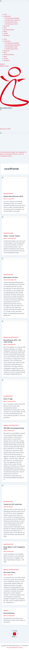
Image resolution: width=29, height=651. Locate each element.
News (5, 28)
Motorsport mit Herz (11, 277)
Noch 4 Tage (8, 399)
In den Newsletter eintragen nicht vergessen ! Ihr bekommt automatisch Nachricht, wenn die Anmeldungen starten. (13, 154)
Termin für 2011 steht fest (13, 504)
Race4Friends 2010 (8, 544)
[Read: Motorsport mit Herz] (14, 264)
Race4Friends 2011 (13, 425)
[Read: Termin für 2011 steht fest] (14, 491)
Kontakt (6, 33)
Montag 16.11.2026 (5, 129)
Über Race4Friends (9, 29)
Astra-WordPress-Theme (16, 647)
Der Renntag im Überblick (12, 18)
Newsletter (6, 35)
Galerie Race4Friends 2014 (13, 196)
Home (5, 14)
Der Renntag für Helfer (11, 22)
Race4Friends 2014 (8, 193)
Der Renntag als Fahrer (11, 24)
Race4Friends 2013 (8, 233)
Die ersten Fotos (9, 572)
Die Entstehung (9, 613)
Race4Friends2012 (13, 337)
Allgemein (6, 337)
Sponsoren (7, 26)
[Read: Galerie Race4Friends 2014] (14, 183)
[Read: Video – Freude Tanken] (14, 223)
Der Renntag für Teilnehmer (12, 20)
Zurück (14, 631)
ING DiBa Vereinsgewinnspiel (14, 428)
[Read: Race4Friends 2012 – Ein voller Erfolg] (14, 327)
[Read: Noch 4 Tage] (14, 386)
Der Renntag (7, 16)
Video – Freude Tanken (12, 236)
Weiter (14, 636)
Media (5, 31)
